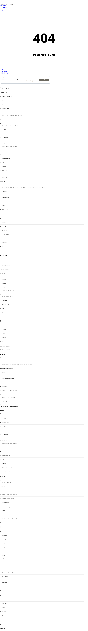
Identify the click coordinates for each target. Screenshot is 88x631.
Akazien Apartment (5, 72)
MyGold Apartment (5, 73)
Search (11, 4)
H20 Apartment (4, 71)
